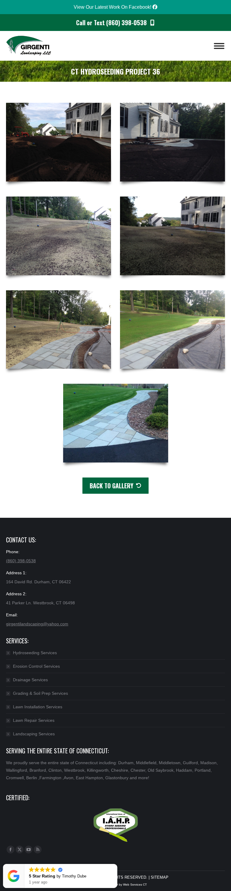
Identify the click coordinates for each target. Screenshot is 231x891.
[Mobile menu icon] (219, 45)
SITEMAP (159, 877)
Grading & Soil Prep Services (40, 693)
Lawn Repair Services (33, 720)
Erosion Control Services (36, 666)
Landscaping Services (34, 733)
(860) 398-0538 (21, 560)
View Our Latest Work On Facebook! (113, 7)
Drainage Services (30, 679)
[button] (117, 864)
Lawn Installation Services (37, 706)
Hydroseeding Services (35, 652)
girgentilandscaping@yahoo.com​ (37, 623)
